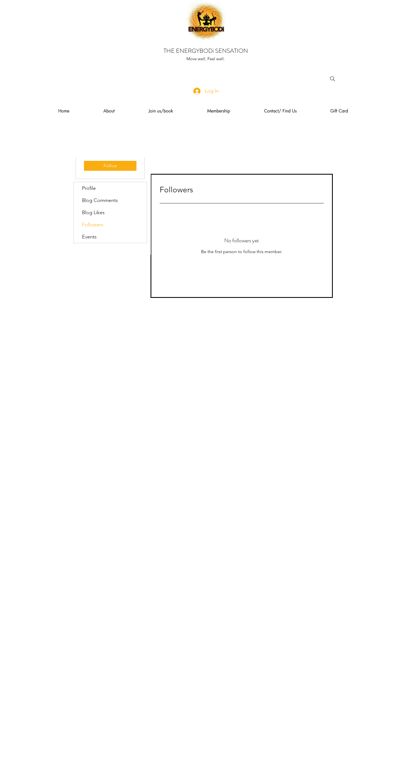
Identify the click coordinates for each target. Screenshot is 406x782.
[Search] (332, 79)
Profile (89, 188)
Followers (92, 225)
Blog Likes (93, 212)
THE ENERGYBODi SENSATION (206, 50)
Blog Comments (100, 200)
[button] (108, 111)
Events (89, 237)
